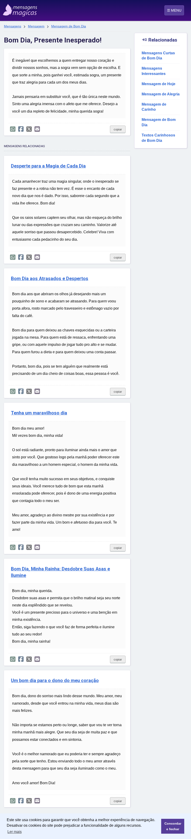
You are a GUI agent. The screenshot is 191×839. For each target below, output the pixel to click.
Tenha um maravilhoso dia (39, 413)
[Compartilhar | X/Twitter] (29, 129)
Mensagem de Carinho (154, 107)
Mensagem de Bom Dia (68, 26)
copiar (118, 129)
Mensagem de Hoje (158, 84)
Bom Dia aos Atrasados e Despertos (49, 278)
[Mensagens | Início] (15, 8)
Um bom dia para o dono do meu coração (55, 680)
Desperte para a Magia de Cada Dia (48, 166)
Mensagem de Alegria (161, 94)
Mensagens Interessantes (154, 71)
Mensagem (36, 26)
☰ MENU (174, 10)
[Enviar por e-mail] (37, 129)
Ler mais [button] (14, 832)
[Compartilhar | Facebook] (21, 129)
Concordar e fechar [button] (172, 826)
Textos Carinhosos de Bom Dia (158, 138)
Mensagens (12, 26)
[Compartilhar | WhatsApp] (13, 129)
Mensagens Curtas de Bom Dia (158, 55)
